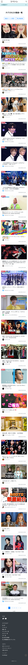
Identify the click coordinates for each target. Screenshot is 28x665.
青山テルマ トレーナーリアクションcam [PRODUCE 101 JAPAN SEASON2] (12, 212)
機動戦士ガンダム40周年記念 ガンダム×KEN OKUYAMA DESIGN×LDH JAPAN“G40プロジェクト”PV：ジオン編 (14, 262)
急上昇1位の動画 (5, 637)
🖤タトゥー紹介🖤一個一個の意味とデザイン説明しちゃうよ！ (13, 114)
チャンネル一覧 (5, 631)
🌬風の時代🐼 (6, 40)
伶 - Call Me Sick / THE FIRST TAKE (11, 575)
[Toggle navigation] (26, 1)
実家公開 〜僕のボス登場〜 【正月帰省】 (13, 433)
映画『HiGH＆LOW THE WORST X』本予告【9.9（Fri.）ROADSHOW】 (13, 336)
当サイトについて (6, 646)
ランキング (4, 627)
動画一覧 (4, 629)
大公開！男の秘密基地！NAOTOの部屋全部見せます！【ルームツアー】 (13, 504)
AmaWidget (4, 655)
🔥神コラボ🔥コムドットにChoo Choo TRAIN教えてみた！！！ (12, 89)
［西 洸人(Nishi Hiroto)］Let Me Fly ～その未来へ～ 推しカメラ (13, 139)
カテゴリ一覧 (5, 633)
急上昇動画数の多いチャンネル (8, 639)
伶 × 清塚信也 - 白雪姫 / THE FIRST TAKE (13, 552)
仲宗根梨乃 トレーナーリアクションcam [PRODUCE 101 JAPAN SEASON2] (12, 598)
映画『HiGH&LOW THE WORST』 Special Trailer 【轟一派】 (13, 361)
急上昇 (3, 625)
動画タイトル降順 (9, 18)
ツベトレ (14, 1)
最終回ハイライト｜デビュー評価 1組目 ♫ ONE (13, 287)
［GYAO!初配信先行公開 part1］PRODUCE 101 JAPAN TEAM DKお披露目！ (13, 188)
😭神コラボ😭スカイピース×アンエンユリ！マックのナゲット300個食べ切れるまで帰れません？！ (14, 64)
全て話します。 (6, 528)
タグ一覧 (4, 635)
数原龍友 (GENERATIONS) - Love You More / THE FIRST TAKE (13, 386)
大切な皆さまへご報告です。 (9, 481)
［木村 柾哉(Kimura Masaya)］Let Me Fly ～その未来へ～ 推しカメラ (13, 163)
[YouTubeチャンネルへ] (6, 618)
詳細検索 (20, 18)
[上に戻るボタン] (26, 655)
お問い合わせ (5, 650)
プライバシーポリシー (7, 648)
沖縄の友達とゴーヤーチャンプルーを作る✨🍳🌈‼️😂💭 (14, 237)
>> (20, 608)
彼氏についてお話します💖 (9, 410)
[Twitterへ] (3, 618)
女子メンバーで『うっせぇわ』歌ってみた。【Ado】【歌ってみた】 (13, 456)
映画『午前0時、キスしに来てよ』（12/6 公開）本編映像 (13, 312)
